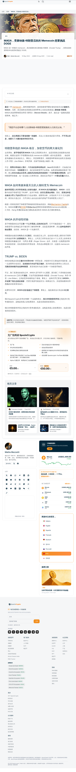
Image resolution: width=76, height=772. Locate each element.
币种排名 (10, 640)
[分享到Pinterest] (19, 480)
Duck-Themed (15, 675)
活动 (64, 653)
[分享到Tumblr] (24, 480)
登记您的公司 (11, 724)
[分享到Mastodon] (24, 484)
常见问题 (10, 701)
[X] (13, 632)
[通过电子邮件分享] (19, 484)
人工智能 (26, 643)
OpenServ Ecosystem (16, 678)
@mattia (8, 463)
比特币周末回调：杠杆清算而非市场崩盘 (55, 590)
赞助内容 (10, 752)
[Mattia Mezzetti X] (14, 463)
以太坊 (53, 646)
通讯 (53, 683)
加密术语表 (55, 681)
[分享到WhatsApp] (15, 475)
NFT (53, 653)
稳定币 (25, 648)
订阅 (49, 448)
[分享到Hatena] (15, 488)
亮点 (9, 651)
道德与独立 (11, 744)
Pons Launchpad (15, 681)
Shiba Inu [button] (31, 207)
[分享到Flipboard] (19, 488)
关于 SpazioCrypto (13, 696)
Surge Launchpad (16, 666)
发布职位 (10, 726)
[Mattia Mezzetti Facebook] (17, 463)
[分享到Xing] (15, 484)
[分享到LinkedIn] (24, 475)
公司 (64, 643)
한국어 (48, 544)
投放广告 (10, 718)
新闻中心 (54, 640)
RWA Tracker (11, 659)
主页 (3, 11)
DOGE (23, 207)
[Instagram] (17, 632)
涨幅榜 (9, 643)
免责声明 (10, 709)
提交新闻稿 (11, 731)
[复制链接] (6, 493)
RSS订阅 (10, 711)
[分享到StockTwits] (28, 484)
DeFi (25, 646)
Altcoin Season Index (14, 656)
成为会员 (10, 703)
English (48, 526)
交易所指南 (55, 678)
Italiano (48, 521)
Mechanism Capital (59, 204)
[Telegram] (21, 632)
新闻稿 (53, 659)
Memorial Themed (16, 687)
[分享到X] (6, 475)
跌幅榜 (9, 646)
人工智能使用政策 (43, 101)
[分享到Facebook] (11, 475)
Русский (48, 549)
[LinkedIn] (25, 632)
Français (48, 535)
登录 (30, 373)
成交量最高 (11, 648)
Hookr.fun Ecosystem (16, 672)
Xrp (53, 648)
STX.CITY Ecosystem (16, 684)
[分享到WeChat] (24, 488)
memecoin (16, 107)
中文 (47, 553)
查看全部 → (68, 483)
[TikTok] (29, 632)
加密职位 (65, 651)
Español (48, 530)
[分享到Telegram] (19, 475)
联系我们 (10, 698)
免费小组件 (11, 706)
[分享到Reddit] (28, 475)
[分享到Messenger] (6, 488)
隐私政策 (15, 764)
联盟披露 (10, 749)
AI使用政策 (11, 746)
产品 (64, 648)
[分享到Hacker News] (6, 480)
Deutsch (48, 539)
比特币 (53, 643)
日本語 (48, 558)
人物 (64, 646)
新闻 (7, 11)
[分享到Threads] (15, 480)
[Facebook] (9, 632)
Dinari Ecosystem (16, 669)
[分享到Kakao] (11, 488)
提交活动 (10, 729)
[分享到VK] (28, 480)
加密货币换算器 (12, 653)
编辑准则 (10, 739)
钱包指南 (54, 675)
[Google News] (33, 632)
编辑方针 (69, 56)
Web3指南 (54, 670)
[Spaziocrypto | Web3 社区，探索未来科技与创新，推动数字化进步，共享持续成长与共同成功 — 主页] (24, 604)
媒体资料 (10, 721)
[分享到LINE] (6, 484)
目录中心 (65, 640)
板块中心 (26, 640)
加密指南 (54, 673)
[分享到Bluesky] (11, 480)
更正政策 (10, 741)
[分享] (28, 488)
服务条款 (10, 764)
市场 (44, 587)
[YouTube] (37, 632)
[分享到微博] (11, 484)
